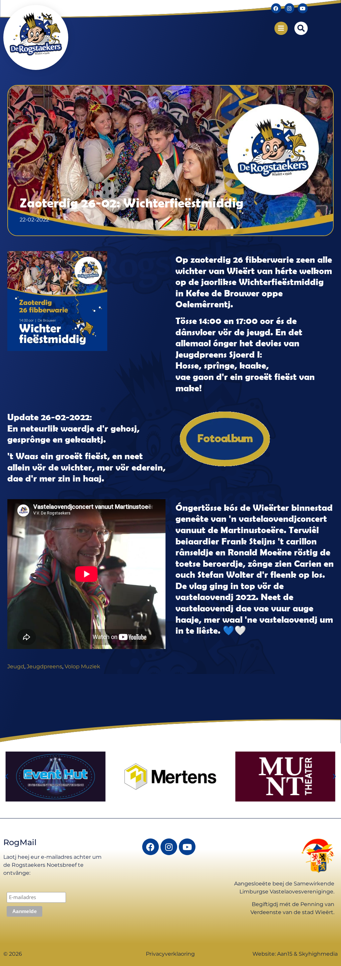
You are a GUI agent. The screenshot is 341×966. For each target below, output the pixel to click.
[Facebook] (276, 8)
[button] (301, 28)
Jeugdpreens (44, 666)
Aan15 (284, 954)
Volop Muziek (82, 666)
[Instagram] (289, 8)
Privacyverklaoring (170, 954)
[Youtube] (303, 8)
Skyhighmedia (318, 954)
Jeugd (15, 666)
